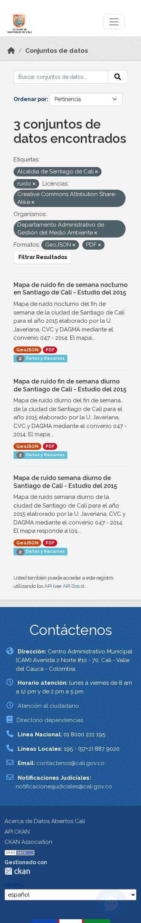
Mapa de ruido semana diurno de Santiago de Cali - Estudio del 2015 (65, 481)
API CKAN (17, 831)
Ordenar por (30, 99)
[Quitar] (96, 172)
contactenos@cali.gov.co (70, 763)
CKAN (17, 871)
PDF (50, 350)
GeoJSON (27, 350)
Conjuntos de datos (56, 50)
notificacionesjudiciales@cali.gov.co (64, 786)
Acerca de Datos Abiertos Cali (45, 821)
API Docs (73, 586)
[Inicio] (11, 50)
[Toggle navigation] (113, 21)
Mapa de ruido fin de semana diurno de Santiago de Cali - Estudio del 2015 (70, 385)
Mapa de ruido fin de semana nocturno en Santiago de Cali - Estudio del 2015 (70, 288)
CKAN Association (28, 842)
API (48, 586)
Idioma (14, 885)
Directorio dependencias (50, 720)
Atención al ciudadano (48, 705)
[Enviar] (117, 77)
